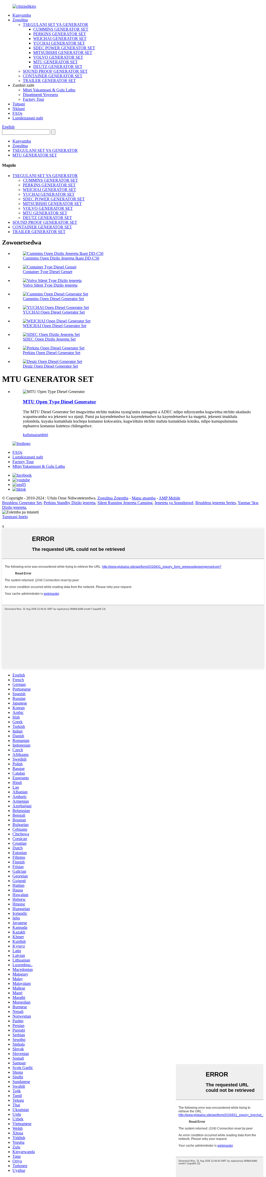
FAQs (17, 113)
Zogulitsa (20, 20)
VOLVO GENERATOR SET (58, 57)
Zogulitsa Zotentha (112, 498)
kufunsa (29, 434)
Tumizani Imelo (15, 517)
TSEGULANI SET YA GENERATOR (55, 24)
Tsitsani (18, 104)
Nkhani (18, 108)
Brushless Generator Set (22, 502)
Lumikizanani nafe (27, 118)
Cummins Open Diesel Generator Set (53, 298)
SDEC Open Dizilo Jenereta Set (49, 339)
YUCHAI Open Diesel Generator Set (54, 312)
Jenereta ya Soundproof (174, 502)
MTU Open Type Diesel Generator (59, 401)
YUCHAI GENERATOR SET (59, 43)
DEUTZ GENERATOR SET (57, 66)
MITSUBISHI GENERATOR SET (62, 52)
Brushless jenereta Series (215, 502)
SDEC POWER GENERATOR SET (64, 48)
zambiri (42, 434)
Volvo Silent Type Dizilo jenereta (50, 285)
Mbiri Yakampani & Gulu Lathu (49, 90)
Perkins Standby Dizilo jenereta (69, 502)
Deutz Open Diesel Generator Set (50, 366)
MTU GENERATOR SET (55, 62)
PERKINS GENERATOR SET (59, 34)
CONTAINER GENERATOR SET (52, 76)
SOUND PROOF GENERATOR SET (55, 71)
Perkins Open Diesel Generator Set (51, 352)
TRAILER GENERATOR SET (49, 80)
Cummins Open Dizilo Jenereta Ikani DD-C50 (61, 258)
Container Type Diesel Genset (47, 271)
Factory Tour (33, 99)
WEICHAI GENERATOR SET (60, 38)
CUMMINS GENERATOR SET (60, 29)
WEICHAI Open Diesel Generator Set (54, 325)
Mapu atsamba (144, 498)
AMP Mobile (169, 498)
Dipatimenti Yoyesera (40, 94)
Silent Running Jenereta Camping (124, 502)
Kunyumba (21, 15)
